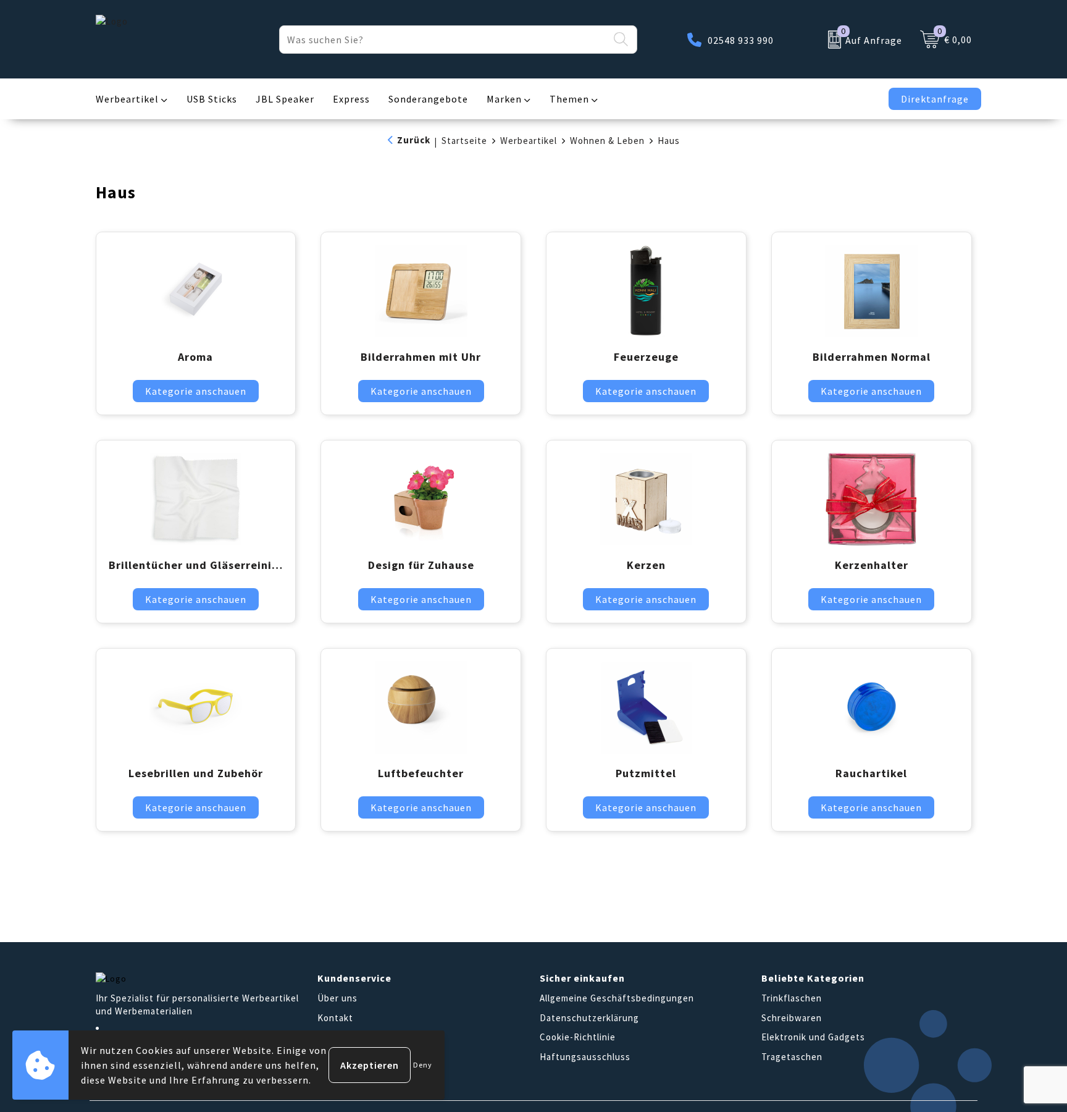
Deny (422, 1064)
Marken (504, 99)
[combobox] (444, 39)
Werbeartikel (127, 99)
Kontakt (335, 1018)
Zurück (413, 140)
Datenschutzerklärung (589, 1018)
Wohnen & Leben (607, 140)
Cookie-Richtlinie (578, 1037)
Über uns (337, 998)
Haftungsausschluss (585, 1057)
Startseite (464, 140)
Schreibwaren (791, 1018)
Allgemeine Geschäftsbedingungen (617, 998)
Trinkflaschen (791, 998)
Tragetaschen (791, 1057)
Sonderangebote (428, 99)
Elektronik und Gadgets (813, 1037)
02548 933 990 (741, 40)
